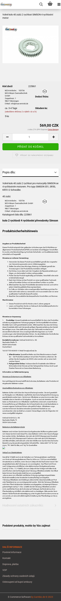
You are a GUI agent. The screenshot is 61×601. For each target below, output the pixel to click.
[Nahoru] (9, 596)
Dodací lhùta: (42, 96)
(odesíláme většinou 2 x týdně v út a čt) (21, 112)
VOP (4, 570)
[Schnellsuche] (41, 4)
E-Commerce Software (19, 597)
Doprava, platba (10, 564)
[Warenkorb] (50, 4)
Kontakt (6, 558)
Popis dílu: (8, 172)
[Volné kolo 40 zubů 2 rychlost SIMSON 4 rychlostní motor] (30, 42)
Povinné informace (11, 552)
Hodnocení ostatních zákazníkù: (22, 505)
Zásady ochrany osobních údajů (18, 576)
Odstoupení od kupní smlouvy (17, 582)
